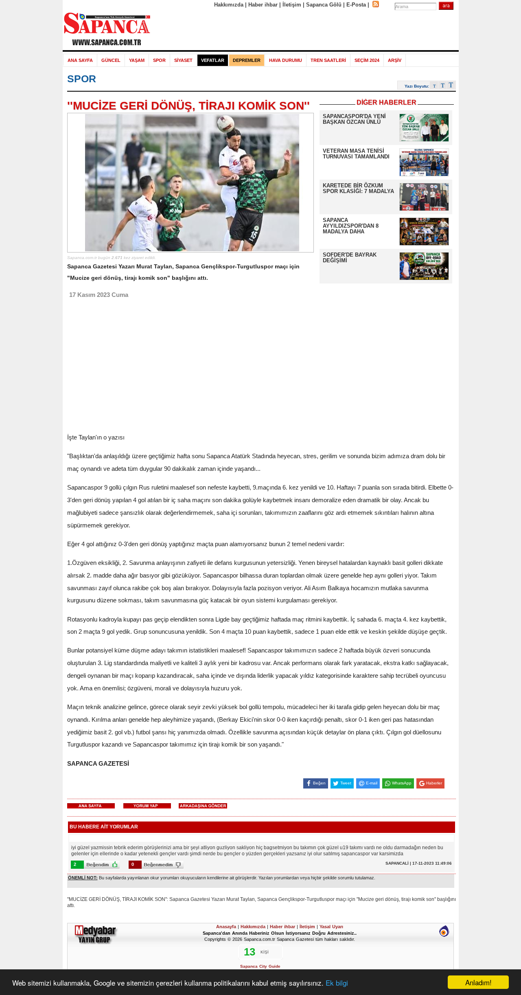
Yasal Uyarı (331, 926)
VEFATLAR (212, 60)
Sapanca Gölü (323, 5)
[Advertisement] (305, 29)
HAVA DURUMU (285, 60)
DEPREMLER (246, 60)
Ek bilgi (337, 982)
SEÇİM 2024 (367, 60)
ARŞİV (394, 60)
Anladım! (478, 982)
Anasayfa (226, 926)
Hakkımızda (228, 5)
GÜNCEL (110, 60)
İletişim (291, 5)
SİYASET (183, 60)
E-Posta (356, 5)
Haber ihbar (263, 5)
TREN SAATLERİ (328, 60)
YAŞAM (136, 60)
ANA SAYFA (80, 60)
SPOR (159, 60)
